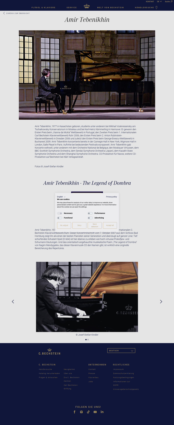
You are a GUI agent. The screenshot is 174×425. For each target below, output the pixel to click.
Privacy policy (111, 197)
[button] (61, 196)
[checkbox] (59, 213)
